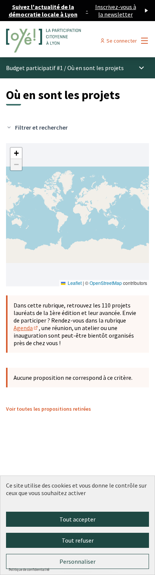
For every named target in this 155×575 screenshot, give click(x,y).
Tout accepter (77, 519)
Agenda (26, 328)
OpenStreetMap (106, 283)
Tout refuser (78, 540)
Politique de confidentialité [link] (29, 569)
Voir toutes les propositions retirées (48, 408)
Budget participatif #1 (34, 68)
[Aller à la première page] (59, 41)
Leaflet (74, 283)
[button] (16, 153)
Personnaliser (77, 561)
